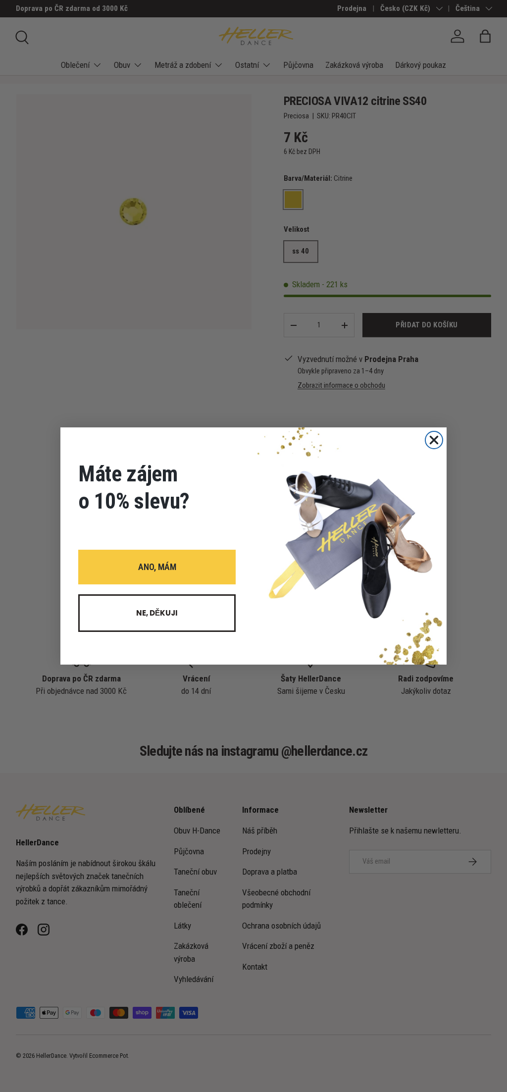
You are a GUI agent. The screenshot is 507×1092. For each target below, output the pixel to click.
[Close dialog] (434, 440)
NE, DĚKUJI (157, 613)
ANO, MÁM (157, 567)
